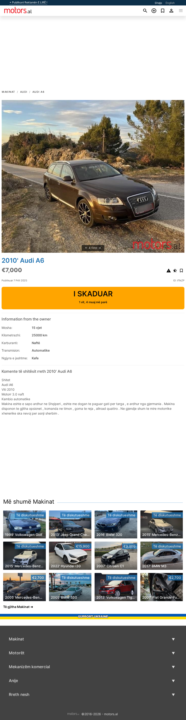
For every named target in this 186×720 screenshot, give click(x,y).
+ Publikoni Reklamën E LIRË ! (28, 2)
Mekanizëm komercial (29, 666)
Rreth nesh (19, 694)
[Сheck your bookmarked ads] (162, 10)
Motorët (16, 652)
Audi (23, 91)
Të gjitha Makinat (16, 607)
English (170, 3)
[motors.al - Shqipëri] (73, 714)
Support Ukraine (93, 616)
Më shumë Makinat (28, 501)
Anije (13, 680)
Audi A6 (38, 91)
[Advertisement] (93, 55)
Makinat (8, 91)
